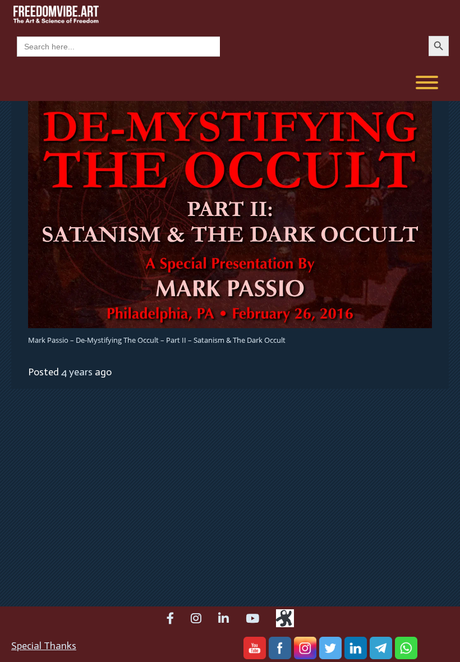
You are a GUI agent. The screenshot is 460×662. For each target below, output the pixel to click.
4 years (77, 372)
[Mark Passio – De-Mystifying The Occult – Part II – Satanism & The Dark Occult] (230, 214)
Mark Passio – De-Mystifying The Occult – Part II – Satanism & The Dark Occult (157, 340)
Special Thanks (43, 646)
